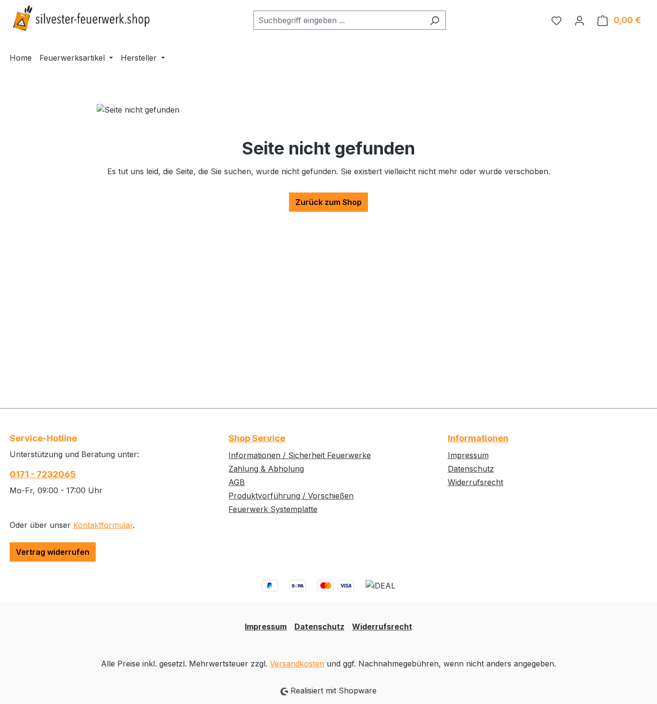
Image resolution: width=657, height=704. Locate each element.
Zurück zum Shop (328, 202)
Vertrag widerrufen (52, 552)
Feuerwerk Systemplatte (272, 509)
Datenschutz (471, 469)
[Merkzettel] (556, 20)
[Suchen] (434, 20)
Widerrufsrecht (475, 482)
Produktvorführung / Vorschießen (291, 495)
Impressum (468, 455)
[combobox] (338, 20)
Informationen (478, 438)
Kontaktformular (103, 525)
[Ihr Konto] (579, 20)
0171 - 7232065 (43, 474)
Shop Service (256, 438)
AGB (236, 482)
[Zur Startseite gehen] (82, 18)
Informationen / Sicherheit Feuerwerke (299, 455)
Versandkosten (297, 663)
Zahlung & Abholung (266, 469)
